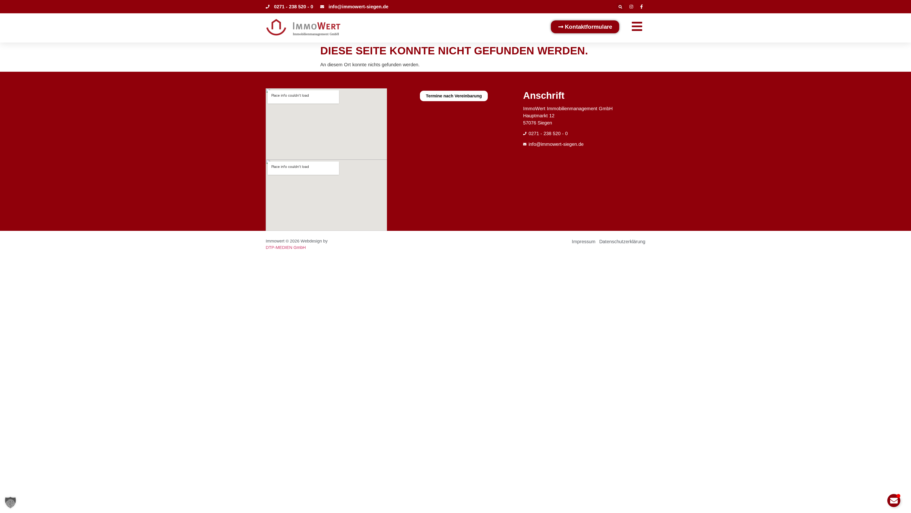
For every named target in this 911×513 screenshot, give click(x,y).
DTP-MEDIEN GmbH (286, 247)
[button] (620, 6)
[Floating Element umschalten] (893, 500)
